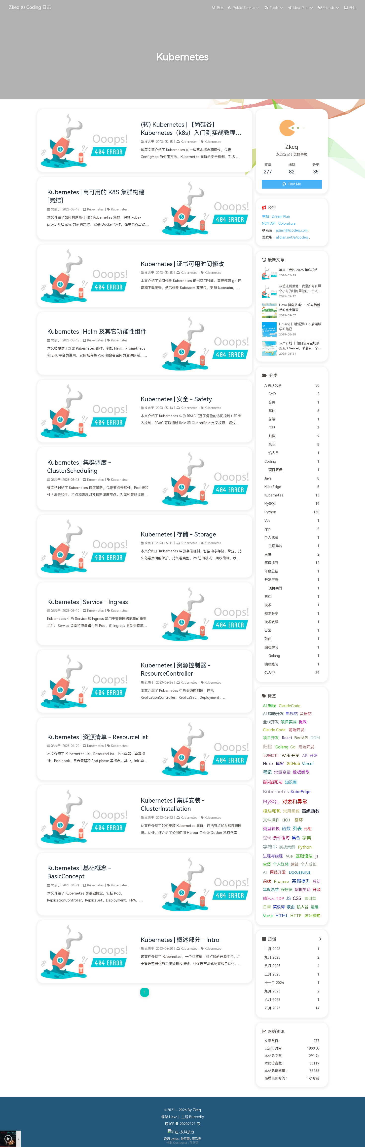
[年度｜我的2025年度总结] (269, 273)
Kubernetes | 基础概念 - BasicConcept (79, 872)
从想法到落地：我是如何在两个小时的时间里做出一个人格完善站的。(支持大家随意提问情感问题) (300, 289)
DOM (315, 738)
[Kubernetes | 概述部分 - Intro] (84, 982)
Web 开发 (290, 756)
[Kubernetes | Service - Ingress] (205, 644)
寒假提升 (301, 881)
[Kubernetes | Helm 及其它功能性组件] (205, 373)
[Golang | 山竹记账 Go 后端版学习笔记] (269, 329)
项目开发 (271, 738)
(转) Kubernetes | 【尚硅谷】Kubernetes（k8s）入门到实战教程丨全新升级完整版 (191, 129)
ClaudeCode (289, 706)
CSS (297, 898)
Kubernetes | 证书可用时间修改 (182, 264)
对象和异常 (294, 801)
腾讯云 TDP (273, 899)
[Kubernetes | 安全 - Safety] (84, 441)
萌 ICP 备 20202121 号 (182, 1124)
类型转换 (271, 828)
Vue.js (268, 916)
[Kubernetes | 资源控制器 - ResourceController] (84, 711)
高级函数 (311, 811)
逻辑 (267, 838)
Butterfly (196, 1117)
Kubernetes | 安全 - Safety (176, 399)
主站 (265, 216)
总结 (317, 881)
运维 (315, 907)
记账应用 (271, 756)
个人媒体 (281, 864)
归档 (267, 746)
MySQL (271, 801)
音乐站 (306, 713)
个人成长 (309, 864)
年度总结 (271, 890)
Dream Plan (281, 216)
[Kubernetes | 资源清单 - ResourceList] (205, 779)
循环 (298, 820)
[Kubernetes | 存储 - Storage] (84, 576)
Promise (281, 881)
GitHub (293, 764)
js (317, 856)
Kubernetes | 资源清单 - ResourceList (97, 737)
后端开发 (306, 747)
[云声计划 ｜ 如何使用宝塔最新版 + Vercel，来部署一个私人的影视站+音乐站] (269, 348)
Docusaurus (300, 872)
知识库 (291, 782)
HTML (281, 915)
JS (288, 898)
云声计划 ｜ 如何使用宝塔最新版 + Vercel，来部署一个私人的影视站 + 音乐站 (300, 346)
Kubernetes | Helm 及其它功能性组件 (96, 331)
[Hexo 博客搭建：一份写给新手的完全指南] (269, 310)
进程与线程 (273, 856)
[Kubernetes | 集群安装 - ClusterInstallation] (84, 847)
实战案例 (287, 847)
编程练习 (273, 782)
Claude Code (274, 730)
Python (305, 847)
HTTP (295, 915)
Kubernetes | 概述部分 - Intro (180, 940)
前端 (267, 881)
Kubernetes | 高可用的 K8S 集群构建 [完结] (96, 196)
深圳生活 (303, 890)
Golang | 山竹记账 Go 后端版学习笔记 (300, 326)
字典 (306, 837)
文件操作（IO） (277, 820)
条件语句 (281, 838)
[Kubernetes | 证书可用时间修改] (84, 306)
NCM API (268, 223)
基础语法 (304, 856)
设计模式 (312, 916)
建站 (295, 864)
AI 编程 (269, 705)
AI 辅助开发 (273, 714)
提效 (303, 722)
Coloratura (286, 223)
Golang (281, 747)
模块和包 (272, 811)
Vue (289, 856)
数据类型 (301, 772)
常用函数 (291, 811)
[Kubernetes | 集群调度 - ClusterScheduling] (205, 509)
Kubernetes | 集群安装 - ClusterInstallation (173, 804)
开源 (317, 890)
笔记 (267, 772)
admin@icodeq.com (292, 230)
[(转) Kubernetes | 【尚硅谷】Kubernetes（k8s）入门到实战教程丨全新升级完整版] (84, 171)
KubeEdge (301, 791)
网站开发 (278, 872)
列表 (297, 828)
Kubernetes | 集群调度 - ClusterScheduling (79, 466)
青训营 (310, 899)
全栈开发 (271, 722)
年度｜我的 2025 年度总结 (298, 270)
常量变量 (282, 772)
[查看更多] (320, 939)
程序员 (287, 890)
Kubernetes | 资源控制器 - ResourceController (176, 669)
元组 (308, 828)
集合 (296, 838)
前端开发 (296, 730)
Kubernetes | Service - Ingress (87, 602)
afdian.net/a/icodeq (292, 237)
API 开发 (310, 756)
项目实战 (289, 722)
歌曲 (291, 907)
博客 (280, 764)
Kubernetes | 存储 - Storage (178, 534)
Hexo (268, 764)
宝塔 (267, 864)
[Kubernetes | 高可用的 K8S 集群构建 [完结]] (205, 238)
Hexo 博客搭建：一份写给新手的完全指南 (299, 307)
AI (265, 872)
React (287, 738)
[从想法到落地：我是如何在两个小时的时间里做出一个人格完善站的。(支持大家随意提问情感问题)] (269, 291)
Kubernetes (189, 142)
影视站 (292, 713)
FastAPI (301, 738)
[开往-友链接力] (180, 1132)
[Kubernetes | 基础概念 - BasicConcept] (205, 914)
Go (292, 747)
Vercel (307, 763)
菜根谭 (279, 907)
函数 (286, 828)
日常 (267, 907)
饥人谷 (303, 907)
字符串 (270, 847)
